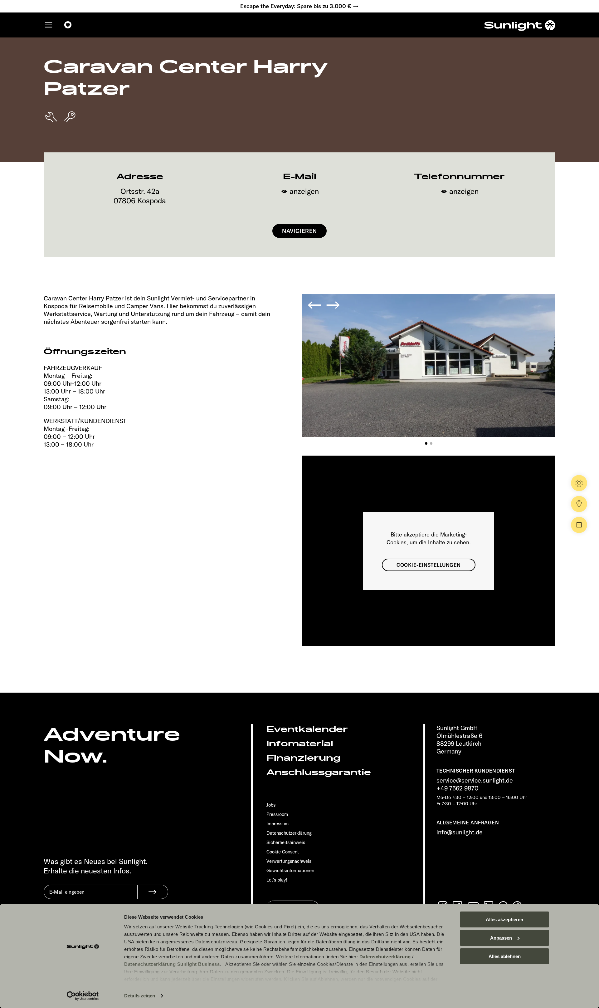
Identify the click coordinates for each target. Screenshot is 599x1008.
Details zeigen (139, 995)
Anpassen (501, 938)
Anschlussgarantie (318, 772)
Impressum (277, 824)
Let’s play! (276, 880)
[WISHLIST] (68, 25)
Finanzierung (303, 758)
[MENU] (49, 25)
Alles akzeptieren (504, 919)
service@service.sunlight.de (474, 780)
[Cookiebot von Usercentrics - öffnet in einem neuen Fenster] (83, 996)
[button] (426, 443)
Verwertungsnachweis (288, 861)
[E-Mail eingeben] (90, 896)
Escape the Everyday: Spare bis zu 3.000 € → (299, 6)
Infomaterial (299, 744)
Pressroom (277, 814)
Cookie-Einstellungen (429, 565)
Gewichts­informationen (290, 870)
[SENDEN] (152, 892)
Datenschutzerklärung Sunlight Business (172, 964)
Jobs (270, 805)
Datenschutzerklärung (385, 956)
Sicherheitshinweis (285, 842)
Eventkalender (307, 729)
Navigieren (299, 231)
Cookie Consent (282, 852)
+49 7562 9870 (457, 788)
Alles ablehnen (505, 956)
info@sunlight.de (459, 832)
